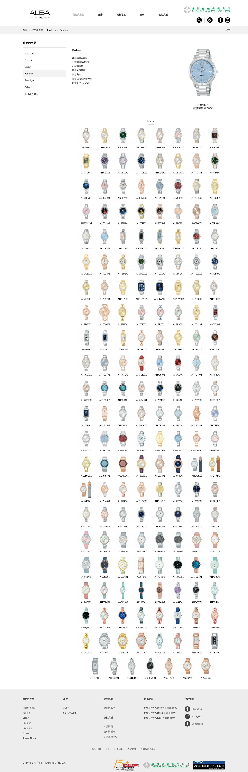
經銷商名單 (109, 707)
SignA (28, 67)
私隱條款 (119, 749)
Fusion (28, 60)
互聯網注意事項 (148, 749)
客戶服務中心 (110, 736)
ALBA (66, 707)
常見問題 (108, 726)
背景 (100, 14)
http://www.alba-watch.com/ (159, 717)
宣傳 (142, 14)
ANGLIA (61, 762)
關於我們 (96, 749)
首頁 (25, 30)
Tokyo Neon (31, 93)
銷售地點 (121, 14)
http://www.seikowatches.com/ (160, 707)
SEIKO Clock (69, 712)
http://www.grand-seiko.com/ (160, 712)
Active (28, 87)
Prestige (29, 80)
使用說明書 (109, 731)
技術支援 (163, 14)
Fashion (51, 30)
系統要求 (132, 749)
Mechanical (30, 53)
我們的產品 (78, 14)
